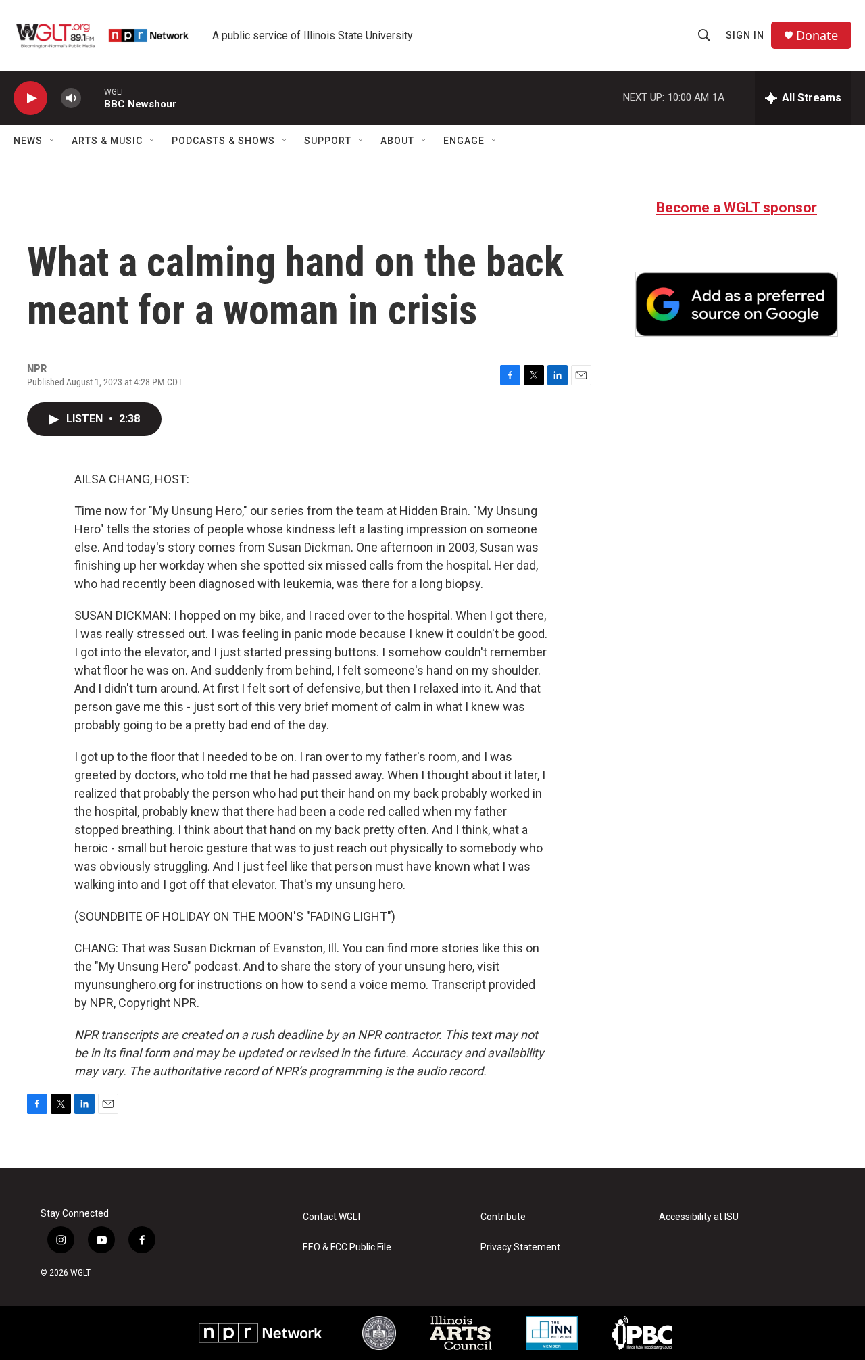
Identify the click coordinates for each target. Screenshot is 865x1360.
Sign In (745, 35)
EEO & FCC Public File (347, 1247)
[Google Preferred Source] (736, 304)
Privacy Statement (520, 1247)
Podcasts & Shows (223, 140)
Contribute (503, 1217)
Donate (817, 35)
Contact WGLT (332, 1217)
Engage (464, 140)
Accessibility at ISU (699, 1217)
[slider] (93, 98)
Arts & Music (107, 140)
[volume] (70, 98)
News (28, 140)
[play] (30, 98)
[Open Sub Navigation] (52, 140)
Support (327, 140)
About (397, 140)
